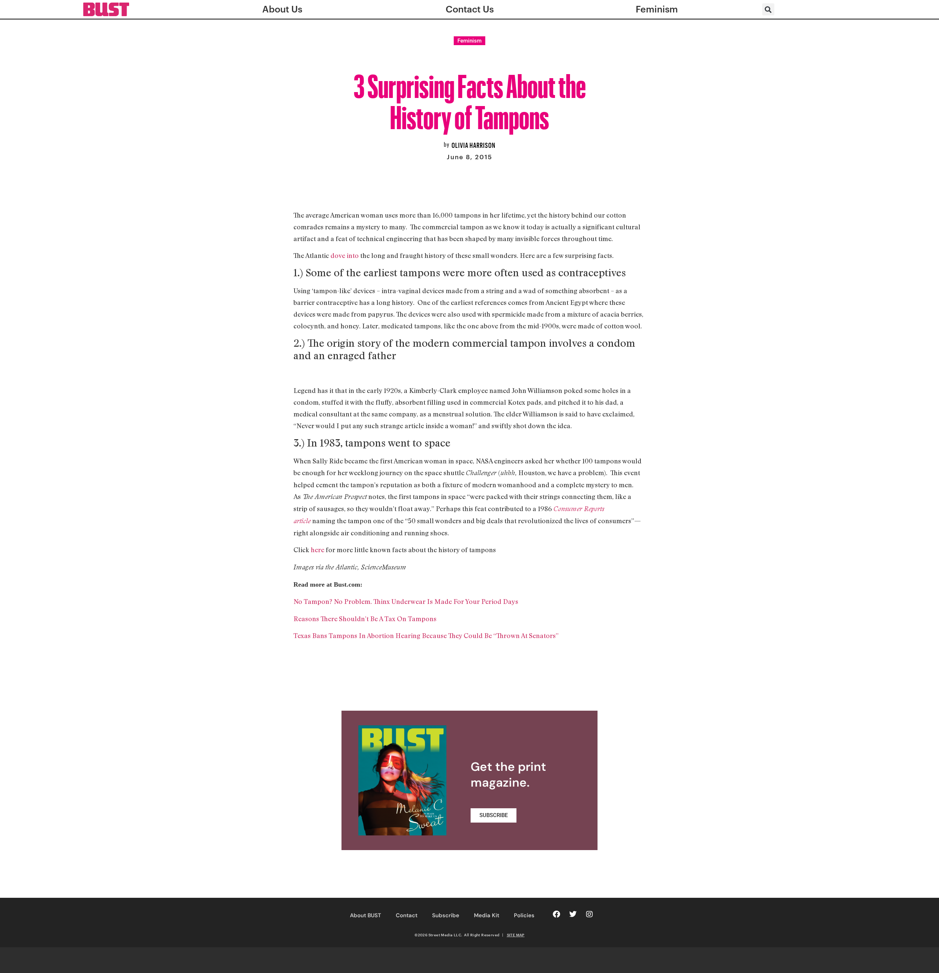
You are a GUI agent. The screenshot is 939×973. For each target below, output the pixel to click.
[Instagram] (589, 914)
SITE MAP (516, 935)
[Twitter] (573, 914)
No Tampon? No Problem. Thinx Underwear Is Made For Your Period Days (405, 601)
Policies (524, 915)
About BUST (365, 915)
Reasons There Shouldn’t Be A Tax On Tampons (364, 619)
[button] (768, 9)
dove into (344, 255)
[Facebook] (556, 914)
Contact (406, 915)
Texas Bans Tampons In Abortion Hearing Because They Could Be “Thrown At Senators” (426, 635)
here (316, 550)
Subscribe (445, 915)
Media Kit (486, 915)
